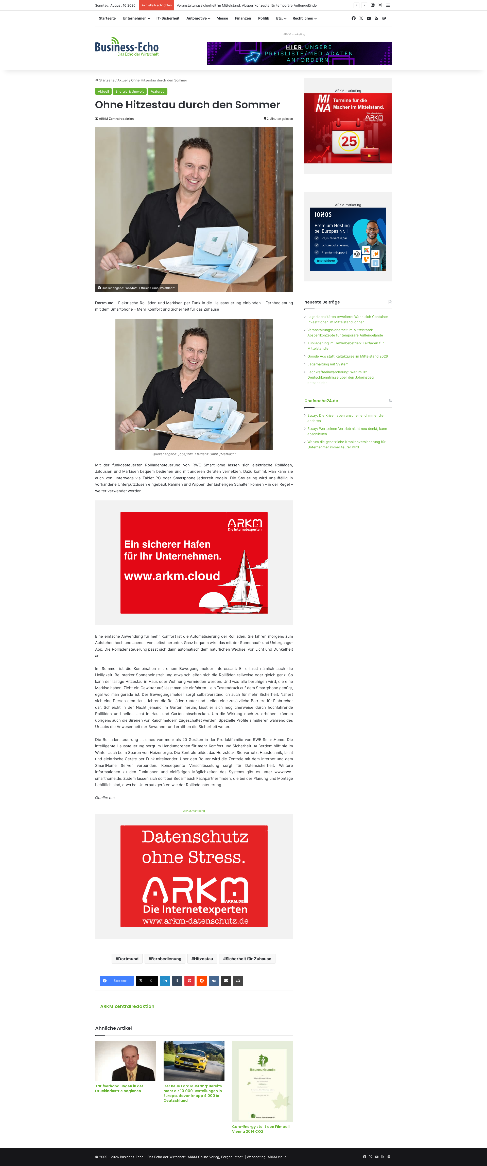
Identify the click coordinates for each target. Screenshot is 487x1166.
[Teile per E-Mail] (226, 981)
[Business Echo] (127, 46)
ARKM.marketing (294, 34)
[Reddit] (202, 981)
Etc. (279, 18)
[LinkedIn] (165, 981)
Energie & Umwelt (129, 91)
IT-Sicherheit (167, 18)
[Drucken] (238, 981)
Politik (263, 18)
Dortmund (128, 958)
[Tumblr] (177, 981)
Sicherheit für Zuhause (248, 958)
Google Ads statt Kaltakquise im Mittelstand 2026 (347, 356)
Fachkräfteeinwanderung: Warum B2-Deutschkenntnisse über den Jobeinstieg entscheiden (340, 377)
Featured (157, 91)
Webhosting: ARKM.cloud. (267, 1157)
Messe (222, 18)
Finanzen (243, 18)
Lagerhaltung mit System (328, 364)
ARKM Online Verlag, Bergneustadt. (216, 1157)
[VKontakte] (214, 981)
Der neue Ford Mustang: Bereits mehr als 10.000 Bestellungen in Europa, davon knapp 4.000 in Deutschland (193, 1093)
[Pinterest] (189, 981)
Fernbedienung (166, 958)
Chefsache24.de (321, 400)
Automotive (196, 18)
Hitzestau (203, 958)
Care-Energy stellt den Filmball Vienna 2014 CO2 (261, 1129)
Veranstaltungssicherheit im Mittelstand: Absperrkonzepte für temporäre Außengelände (247, 5)
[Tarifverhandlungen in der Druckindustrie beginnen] (125, 1061)
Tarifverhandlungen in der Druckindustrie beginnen (119, 1088)
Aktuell (122, 80)
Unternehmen (135, 18)
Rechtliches (303, 18)
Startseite (107, 18)
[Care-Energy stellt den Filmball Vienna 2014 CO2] (262, 1081)
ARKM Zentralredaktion (116, 119)
